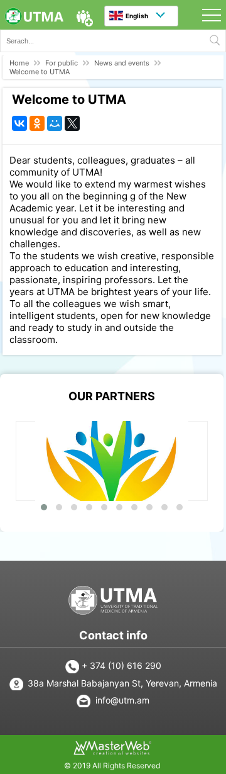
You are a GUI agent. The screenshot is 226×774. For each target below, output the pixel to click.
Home (19, 63)
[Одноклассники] (37, 123)
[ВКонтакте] (19, 123)
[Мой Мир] (54, 123)
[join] (84, 18)
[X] (72, 123)
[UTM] (34, 17)
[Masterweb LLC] (112, 751)
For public (61, 63)
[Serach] (214, 41)
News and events (121, 63)
